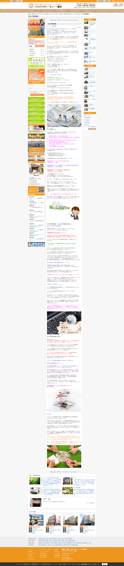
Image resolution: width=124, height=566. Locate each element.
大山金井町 (55, 540)
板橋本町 (60, 544)
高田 (59, 540)
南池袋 (70, 540)
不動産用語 (54, 26)
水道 (89, 530)
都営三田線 (46, 542)
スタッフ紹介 (57, 553)
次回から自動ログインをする (36, 91)
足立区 (62, 538)
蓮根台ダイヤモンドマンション (35, 234)
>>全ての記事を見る (91, 126)
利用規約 (30, 555)
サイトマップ (31, 557)
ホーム (30, 549)
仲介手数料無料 (52, 24)
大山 (46, 544)
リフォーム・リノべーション (46, 549)
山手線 (51, 542)
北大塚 (66, 540)
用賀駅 (33, 531)
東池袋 (42, 540)
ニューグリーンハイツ (67, 513)
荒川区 (66, 538)
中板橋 (42, 544)
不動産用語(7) (87, 122)
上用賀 (39, 530)
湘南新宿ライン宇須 (87, 542)
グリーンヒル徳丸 (33, 211)
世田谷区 (36, 530)
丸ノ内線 (74, 542)
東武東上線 (41, 542)
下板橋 (64, 544)
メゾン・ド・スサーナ (50, 513)
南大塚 (50, 540)
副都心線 (60, 542)
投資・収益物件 (43, 557)
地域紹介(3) (86, 124)
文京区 (87, 530)
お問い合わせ (57, 557)
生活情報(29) (87, 120)
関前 (73, 530)
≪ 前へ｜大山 (53, 20)
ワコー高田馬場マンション (35, 202)
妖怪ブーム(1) (87, 115)
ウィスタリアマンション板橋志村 (36, 229)
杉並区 (53, 530)
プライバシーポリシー (33, 553)
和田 (55, 530)
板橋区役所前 (75, 544)
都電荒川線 (79, 542)
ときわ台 (53, 544)
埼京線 (64, 542)
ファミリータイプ (44, 551)
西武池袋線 (69, 542)
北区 (47, 538)
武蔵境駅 (68, 531)
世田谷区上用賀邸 (32, 513)
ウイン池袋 (31, 207)
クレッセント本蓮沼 (33, 220)
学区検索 (56, 549)
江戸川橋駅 (85, 531)
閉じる (104, 564)
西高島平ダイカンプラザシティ (35, 216)
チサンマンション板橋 (34, 238)
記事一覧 (59, 20)
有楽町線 (55, 542)
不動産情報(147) (87, 117)
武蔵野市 (70, 530)
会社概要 (30, 551)
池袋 (40, 540)
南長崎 (46, 540)
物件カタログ (31, 559)
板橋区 (40, 538)
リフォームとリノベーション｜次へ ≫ (70, 20)
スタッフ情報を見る (90, 502)
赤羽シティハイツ (33, 198)
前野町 (73, 540)
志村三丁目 (69, 544)
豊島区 (43, 538)
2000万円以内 (43, 553)
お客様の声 (56, 551)
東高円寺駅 (51, 531)
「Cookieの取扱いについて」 (86, 564)
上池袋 (62, 540)
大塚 (49, 544)
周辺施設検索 (57, 555)
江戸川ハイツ (82, 513)
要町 (56, 544)
